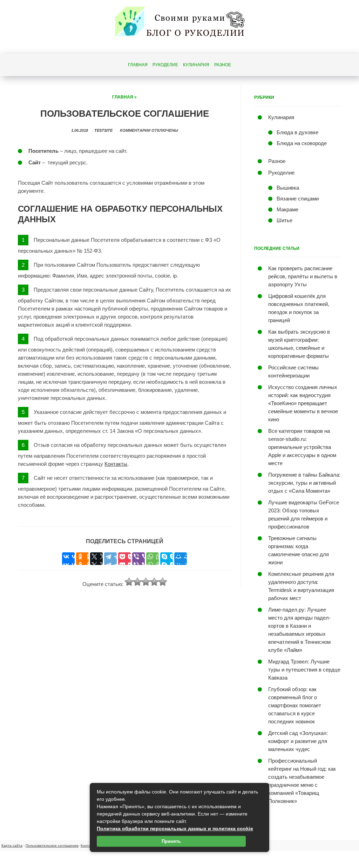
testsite (103, 130)
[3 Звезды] (146, 582)
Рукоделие (165, 64)
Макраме (287, 209)
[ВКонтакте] (68, 558)
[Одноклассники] (82, 558)
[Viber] (138, 558)
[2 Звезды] (137, 582)
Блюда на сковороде (302, 143)
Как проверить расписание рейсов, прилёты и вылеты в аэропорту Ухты (302, 276)
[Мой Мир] (180, 558)
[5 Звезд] (162, 582)
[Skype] (166, 558)
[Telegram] (110, 558)
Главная (138, 64)
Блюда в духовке (297, 132)
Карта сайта (11, 845)
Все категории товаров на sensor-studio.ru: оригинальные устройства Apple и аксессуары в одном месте (302, 447)
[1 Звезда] (129, 582)
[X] (96, 558)
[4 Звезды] (154, 582)
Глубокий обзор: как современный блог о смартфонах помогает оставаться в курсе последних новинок (294, 705)
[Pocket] (124, 558)
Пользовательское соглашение (52, 845)
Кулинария (196, 64)
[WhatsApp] (152, 558)
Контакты (115, 464)
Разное (222, 64)
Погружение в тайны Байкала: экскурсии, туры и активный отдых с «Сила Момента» (304, 483)
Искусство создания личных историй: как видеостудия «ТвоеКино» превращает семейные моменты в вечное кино (303, 403)
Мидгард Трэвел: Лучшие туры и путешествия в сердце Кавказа (304, 670)
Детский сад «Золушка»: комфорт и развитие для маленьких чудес (298, 741)
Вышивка (288, 188)
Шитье (284, 220)
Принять (171, 841)
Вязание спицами (298, 199)
